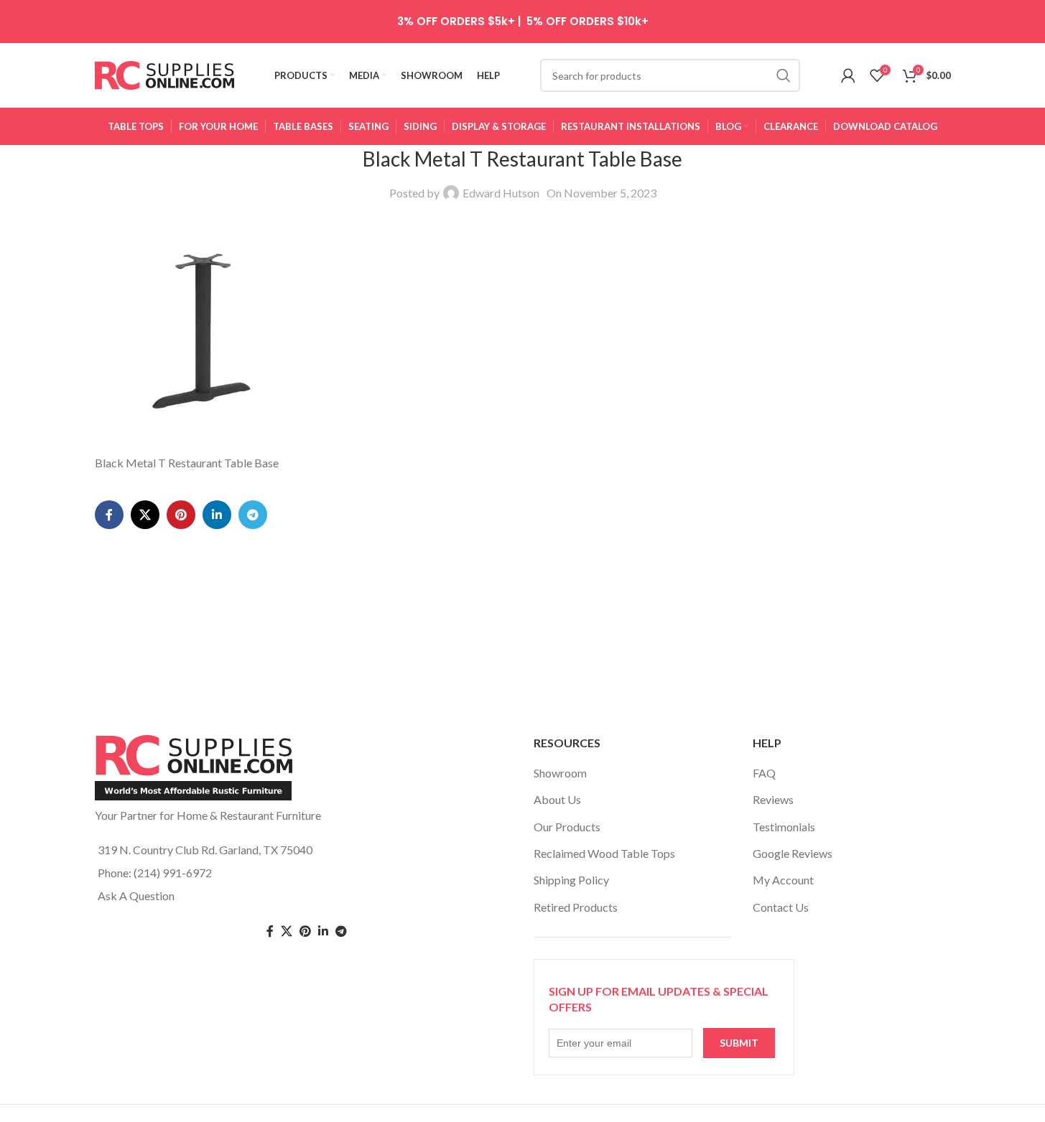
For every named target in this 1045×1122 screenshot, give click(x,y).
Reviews (773, 799)
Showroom (560, 773)
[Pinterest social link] (181, 514)
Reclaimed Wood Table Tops (604, 853)
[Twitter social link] (286, 931)
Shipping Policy (571, 880)
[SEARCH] (783, 75)
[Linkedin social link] (217, 514)
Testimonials (784, 826)
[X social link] (145, 514)
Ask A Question (136, 895)
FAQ (764, 773)
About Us (557, 799)
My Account (783, 880)
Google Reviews (792, 853)
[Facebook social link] (109, 514)
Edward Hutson (501, 193)
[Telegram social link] (252, 514)
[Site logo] (165, 73)
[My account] (848, 75)
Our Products (567, 826)
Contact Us (781, 907)
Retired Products (576, 907)
